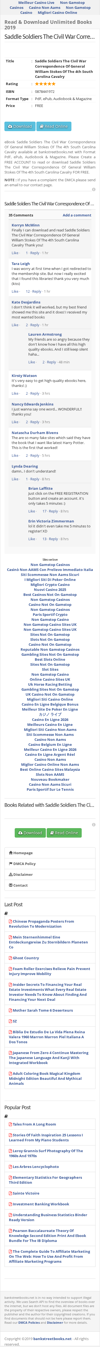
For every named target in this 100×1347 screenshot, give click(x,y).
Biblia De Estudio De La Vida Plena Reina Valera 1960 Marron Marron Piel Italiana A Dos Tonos (47, 1036)
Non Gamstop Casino (50, 619)
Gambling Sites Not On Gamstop (50, 654)
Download (22, 126)
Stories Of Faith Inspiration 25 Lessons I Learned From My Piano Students (46, 1137)
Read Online (56, 126)
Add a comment (77, 215)
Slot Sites (50, 669)
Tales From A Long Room (34, 1124)
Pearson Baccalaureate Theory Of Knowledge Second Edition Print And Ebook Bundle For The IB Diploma (47, 1235)
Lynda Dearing (25, 466)
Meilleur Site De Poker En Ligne (50, 709)
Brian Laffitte (40, 488)
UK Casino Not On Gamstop (50, 694)
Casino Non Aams (44, 7)
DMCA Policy (24, 863)
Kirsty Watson (24, 375)
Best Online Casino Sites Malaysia (50, 769)
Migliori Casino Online (57, 12)
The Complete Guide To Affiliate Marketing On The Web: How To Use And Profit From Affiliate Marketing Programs (49, 1256)
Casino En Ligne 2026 (50, 719)
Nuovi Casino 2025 (50, 589)
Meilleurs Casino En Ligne (50, 724)
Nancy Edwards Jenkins (32, 404)
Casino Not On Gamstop (50, 604)
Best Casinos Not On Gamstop (50, 594)
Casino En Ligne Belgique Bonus (50, 704)
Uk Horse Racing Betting (50, 684)
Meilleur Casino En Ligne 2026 (50, 749)
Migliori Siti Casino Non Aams (50, 729)
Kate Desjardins (26, 302)
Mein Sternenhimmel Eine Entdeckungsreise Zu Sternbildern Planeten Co (48, 942)
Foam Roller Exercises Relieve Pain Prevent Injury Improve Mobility (49, 971)
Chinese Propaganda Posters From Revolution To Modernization (41, 924)
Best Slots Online (50, 659)
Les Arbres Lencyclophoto (36, 1166)
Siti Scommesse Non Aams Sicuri (50, 574)
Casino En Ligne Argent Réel (50, 754)
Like (15, 252)
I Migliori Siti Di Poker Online (50, 579)
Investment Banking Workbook (41, 1203)
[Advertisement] (94, 189)
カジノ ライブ (50, 714)
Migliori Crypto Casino (50, 584)
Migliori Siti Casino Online (50, 699)
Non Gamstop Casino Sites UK (50, 624)
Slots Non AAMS (50, 774)
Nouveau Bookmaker (50, 779)
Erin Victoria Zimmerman (51, 521)
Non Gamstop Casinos (50, 564)
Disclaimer (22, 874)
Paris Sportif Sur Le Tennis (50, 789)
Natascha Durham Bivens (35, 432)
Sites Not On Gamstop (50, 634)
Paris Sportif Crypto (50, 614)
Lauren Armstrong (45, 334)
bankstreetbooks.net (52, 1338)
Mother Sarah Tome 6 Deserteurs (43, 1010)
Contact (20, 885)
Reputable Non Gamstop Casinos (50, 649)
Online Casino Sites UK (50, 679)
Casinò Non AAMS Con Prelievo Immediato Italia (50, 569)
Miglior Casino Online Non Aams (50, 764)
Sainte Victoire (26, 1193)
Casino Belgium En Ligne (50, 744)
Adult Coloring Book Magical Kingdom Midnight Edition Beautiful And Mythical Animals (45, 1078)
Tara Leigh (21, 263)
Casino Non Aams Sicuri (50, 784)
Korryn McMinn (26, 225)
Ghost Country (26, 957)
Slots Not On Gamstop (50, 639)
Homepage (22, 852)
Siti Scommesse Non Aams (50, 734)
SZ (15, 1021)
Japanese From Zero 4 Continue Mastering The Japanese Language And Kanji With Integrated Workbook (48, 1057)
